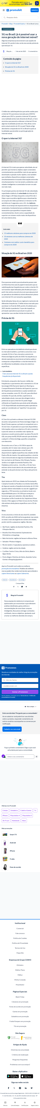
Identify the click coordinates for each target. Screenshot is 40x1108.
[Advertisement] (20, 782)
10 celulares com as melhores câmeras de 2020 (18, 237)
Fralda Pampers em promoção (20, 1021)
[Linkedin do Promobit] (26, 1088)
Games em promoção (20, 1011)
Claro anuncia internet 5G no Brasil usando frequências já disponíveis (17, 375)
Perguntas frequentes (20, 1060)
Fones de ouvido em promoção (20, 1007)
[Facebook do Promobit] (8, 1088)
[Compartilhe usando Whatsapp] (22, 586)
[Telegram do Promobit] (31, 1088)
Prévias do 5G (10, 71)
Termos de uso (24, 695)
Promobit (5, 24)
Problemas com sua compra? (20, 1064)
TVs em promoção (20, 1026)
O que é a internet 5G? (13, 63)
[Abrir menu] (3, 10)
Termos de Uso (20, 948)
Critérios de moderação (20, 1055)
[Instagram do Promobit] (20, 1088)
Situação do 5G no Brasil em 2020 (17, 67)
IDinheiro (20, 965)
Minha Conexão (20, 980)
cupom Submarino (23, 573)
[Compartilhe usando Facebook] (13, 586)
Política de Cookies (20, 938)
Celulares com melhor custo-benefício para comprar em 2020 (19, 243)
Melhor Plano (20, 970)
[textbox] (20, 756)
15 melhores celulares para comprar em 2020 (20, 233)
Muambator (20, 985)
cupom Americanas (8, 573)
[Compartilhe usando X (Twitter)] (18, 586)
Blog (10, 24)
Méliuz (20, 975)
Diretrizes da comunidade (20, 1050)
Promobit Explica (19, 24)
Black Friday (20, 997)
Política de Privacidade (20, 943)
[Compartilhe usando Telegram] (26, 586)
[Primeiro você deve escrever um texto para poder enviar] (36, 756)
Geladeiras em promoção (20, 1016)
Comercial (20, 928)
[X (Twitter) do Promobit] (14, 1088)
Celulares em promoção (20, 1002)
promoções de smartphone (10, 568)
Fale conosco (20, 933)
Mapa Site (20, 953)
